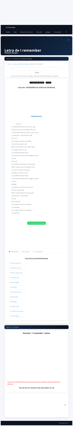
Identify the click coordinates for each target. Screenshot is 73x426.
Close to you (15, 278)
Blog (15, 32)
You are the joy (16, 292)
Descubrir (39, 32)
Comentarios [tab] (14, 252)
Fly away (14, 287)
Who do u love (16, 268)
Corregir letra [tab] (38, 252)
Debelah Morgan (23, 64)
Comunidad (57, 32)
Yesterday (14, 297)
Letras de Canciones (26, 32)
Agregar (47, 32)
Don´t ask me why (17, 273)
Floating (13, 302)
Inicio (9, 64)
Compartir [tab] (26, 252)
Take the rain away (17, 311)
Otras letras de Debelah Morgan (36, 258)
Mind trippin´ (15, 282)
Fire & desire (15, 316)
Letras (15, 64)
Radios (8, 32)
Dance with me (16, 263)
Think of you (15, 306)
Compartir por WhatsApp (37, 223)
